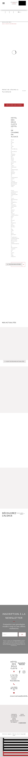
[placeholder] (8, 11)
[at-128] (4, 11)
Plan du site (16, 734)
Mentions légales (6, 734)
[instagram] (24, 672)
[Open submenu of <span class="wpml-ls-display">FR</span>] (21, 12)
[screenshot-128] (16, 11)
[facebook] (19, 672)
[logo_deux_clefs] (14, 2)
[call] (12, 11)
